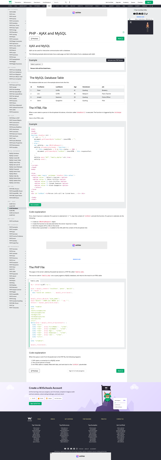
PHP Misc (12, 283)
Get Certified (109, 2)
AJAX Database (13, 208)
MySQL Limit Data (14, 183)
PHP (49, 6)
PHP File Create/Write (15, 94)
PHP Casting (13, 34)
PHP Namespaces (14, 145)
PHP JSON (12, 110)
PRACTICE (103, 419)
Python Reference (64, 433)
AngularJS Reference (64, 440)
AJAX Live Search (14, 213)
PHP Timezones (14, 307)
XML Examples (93, 440)
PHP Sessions (13, 101)
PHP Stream (13, 296)
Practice (140, 2)
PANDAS (144, 6)
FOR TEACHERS (87, 419)
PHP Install (12, 16)
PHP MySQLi (12, 285)
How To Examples (93, 431)
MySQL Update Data (15, 180)
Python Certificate (121, 434)
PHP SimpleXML (14, 294)
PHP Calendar (13, 253)
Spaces (133, 2)
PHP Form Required (15, 74)
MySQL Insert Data (14, 162)
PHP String (12, 298)
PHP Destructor (14, 125)
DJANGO (130, 6)
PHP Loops (12, 52)
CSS (16, 6)
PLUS (39, 419)
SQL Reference (64, 431)
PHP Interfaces (13, 136)
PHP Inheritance (14, 129)
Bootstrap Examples (92, 436)
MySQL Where (13, 174)
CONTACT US (120, 419)
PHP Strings (12, 30)
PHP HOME (12, 12)
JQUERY (111, 6)
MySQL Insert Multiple (15, 167)
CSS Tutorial (36, 429)
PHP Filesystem (14, 265)
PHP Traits (12, 138)
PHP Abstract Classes (15, 134)
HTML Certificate (120, 428)
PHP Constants (13, 39)
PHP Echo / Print (14, 25)
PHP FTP (12, 269)
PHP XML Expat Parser (15, 195)
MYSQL (104, 6)
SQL (31, 6)
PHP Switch (12, 48)
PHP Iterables (13, 147)
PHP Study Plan (13, 243)
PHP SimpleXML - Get (15, 193)
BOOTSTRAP (89, 6)
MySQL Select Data (14, 171)
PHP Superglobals (14, 59)
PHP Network (13, 287)
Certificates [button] (46, 2)
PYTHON (37, 6)
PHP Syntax (12, 18)
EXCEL (118, 6)
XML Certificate (120, 441)
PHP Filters (12, 103)
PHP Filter (12, 267)
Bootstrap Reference (64, 435)
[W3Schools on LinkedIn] (137, 14)
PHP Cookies (13, 98)
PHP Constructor (14, 122)
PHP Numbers (13, 32)
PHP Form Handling (15, 70)
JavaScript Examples (92, 430)
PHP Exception (13, 262)
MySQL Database (14, 153)
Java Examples (93, 439)
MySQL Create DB (14, 158)
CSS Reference (64, 429)
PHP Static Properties (15, 143)
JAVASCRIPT (23, 6)
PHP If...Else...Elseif (14, 46)
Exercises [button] (36, 2)
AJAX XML (12, 210)
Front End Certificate (120, 431)
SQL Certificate (120, 433)
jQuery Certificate (120, 436)
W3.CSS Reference (64, 434)
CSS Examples (93, 429)
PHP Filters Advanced (15, 105)
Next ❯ (120, 39)
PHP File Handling (14, 89)
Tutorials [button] (17, 2)
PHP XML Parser (14, 303)
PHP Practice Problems (16, 236)
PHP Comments (14, 21)
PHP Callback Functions (16, 107)
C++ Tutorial (36, 440)
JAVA (43, 6)
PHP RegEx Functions (15, 64)
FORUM (81, 449)
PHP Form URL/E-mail (15, 76)
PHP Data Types (14, 28)
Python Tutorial (36, 434)
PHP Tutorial (36, 438)
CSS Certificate (120, 429)
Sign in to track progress (76, 371)
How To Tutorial (36, 431)
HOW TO (80, 6)
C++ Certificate (121, 439)
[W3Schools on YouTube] (134, 14)
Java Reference (64, 439)
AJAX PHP (12, 206)
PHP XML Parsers (14, 189)
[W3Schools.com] (30, 420)
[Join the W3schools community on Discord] (139, 14)
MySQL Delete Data (14, 178)
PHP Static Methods (15, 140)
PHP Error (12, 260)
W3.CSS (73, 6)
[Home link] (10, 2)
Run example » (35, 205)
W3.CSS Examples (93, 435)
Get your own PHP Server (115, 60)
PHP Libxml (12, 276)
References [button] (27, 2)
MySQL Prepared (14, 169)
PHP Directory (13, 258)
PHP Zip (11, 305)
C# (62, 6)
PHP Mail (12, 278)
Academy (125, 2)
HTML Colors (64, 438)
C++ (57, 6)
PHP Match (12, 50)
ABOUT (87, 449)
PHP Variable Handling (15, 301)
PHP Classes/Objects (15, 120)
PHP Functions (13, 55)
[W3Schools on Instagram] (145, 14)
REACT (98, 6)
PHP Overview (13, 249)
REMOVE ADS (76, 259)
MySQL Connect (13, 155)
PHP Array (12, 251)
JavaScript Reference (64, 430)
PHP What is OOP (14, 118)
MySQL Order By (13, 176)
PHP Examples (13, 227)
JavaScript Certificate (120, 430)
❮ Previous (34, 39)
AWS (66, 6)
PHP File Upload (14, 96)
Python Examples (92, 434)
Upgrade (118, 2)
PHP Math (12, 37)
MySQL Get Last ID (14, 164)
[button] (65, 2)
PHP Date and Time (15, 85)
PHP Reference (64, 436)
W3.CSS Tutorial (36, 435)
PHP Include (12, 87)
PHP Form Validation (15, 72)
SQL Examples (93, 433)
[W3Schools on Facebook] (142, 14)
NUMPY (137, 6)
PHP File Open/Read (15, 91)
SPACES (53, 419)
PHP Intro (12, 14)
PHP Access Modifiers (15, 127)
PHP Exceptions (14, 112)
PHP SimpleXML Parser (16, 191)
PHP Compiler (13, 229)
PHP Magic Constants (15, 41)
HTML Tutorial (36, 428)
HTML (10, 6)
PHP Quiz (12, 231)
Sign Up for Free (35, 403)
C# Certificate (121, 440)
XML (124, 6)
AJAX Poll (12, 215)
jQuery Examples (92, 441)
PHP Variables (13, 23)
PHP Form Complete (15, 79)
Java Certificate (120, 438)
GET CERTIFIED (69, 419)
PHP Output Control (15, 289)
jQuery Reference (64, 441)
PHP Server (12, 238)
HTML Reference (64, 428)
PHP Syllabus (13, 240)
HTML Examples (92, 428)
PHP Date (12, 256)
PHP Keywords (13, 274)
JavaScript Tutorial (36, 430)
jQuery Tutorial (36, 441)
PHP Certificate (13, 221)
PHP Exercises (13, 234)
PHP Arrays (12, 57)
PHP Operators (13, 43)
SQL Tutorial (36, 433)
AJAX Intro (12, 204)
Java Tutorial (36, 439)
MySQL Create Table (15, 160)
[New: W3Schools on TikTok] (147, 14)
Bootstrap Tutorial (36, 436)
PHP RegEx (12, 61)
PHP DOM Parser (14, 198)
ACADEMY (93, 449)
